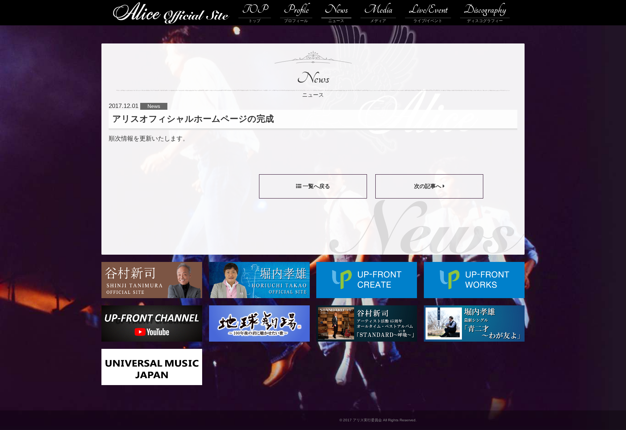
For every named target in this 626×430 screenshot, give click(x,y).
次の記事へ (428, 186)
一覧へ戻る (315, 186)
